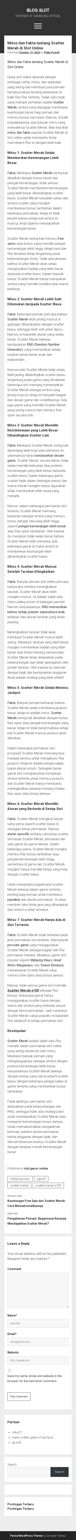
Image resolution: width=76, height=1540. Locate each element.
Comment (14, 1269)
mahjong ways (20, 1178)
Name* (12, 1315)
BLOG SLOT (38, 10)
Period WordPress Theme (26, 1535)
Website (13, 1352)
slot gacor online (36, 1168)
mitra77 (17, 1432)
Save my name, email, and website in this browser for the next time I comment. (34, 1378)
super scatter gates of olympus (32, 1437)
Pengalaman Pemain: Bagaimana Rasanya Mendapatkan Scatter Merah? (36, 1221)
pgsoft (41, 1178)
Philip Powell (51, 52)
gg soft (16, 1442)
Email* (12, 1334)
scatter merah (19, 1185)
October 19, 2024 (29, 52)
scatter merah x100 (48, 1185)
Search (12, 1464)
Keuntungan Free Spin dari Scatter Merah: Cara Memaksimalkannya (36, 1203)
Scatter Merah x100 (23, 990)
